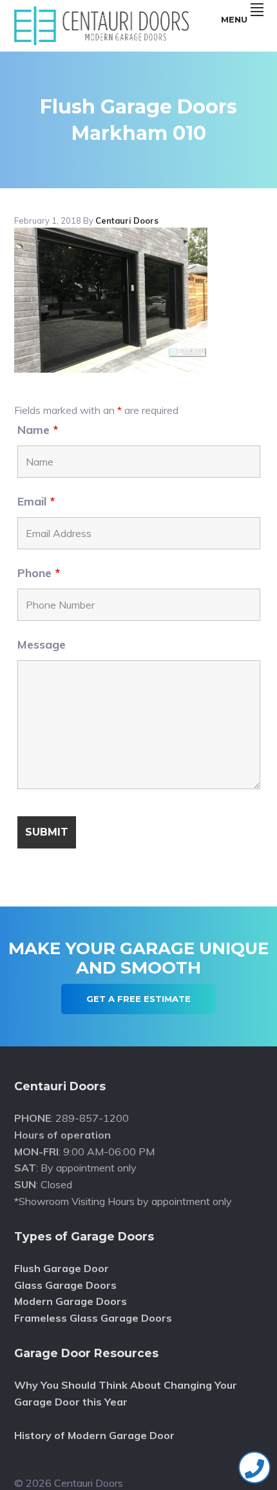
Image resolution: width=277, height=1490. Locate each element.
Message (41, 644)
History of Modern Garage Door (94, 1435)
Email (36, 501)
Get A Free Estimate (138, 999)
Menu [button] (234, 19)
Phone (38, 572)
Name (37, 429)
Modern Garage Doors (70, 1301)
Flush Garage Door (61, 1268)
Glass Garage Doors (65, 1285)
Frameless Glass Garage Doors (93, 1317)
